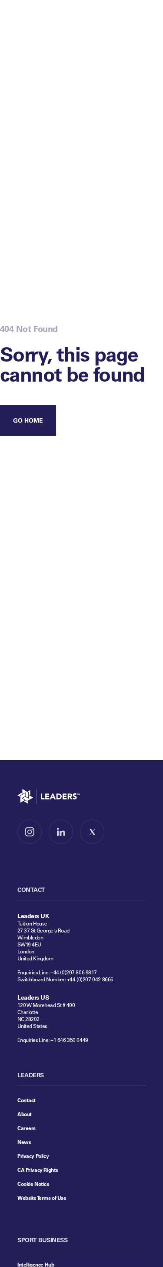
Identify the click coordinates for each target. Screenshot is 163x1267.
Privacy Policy (33, 1155)
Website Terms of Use (42, 1197)
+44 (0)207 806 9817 (73, 972)
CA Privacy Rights (37, 1169)
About (24, 1113)
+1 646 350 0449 (69, 1039)
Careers (26, 1127)
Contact (26, 1099)
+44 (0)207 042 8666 (90, 979)
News (24, 1141)
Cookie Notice (33, 1183)
